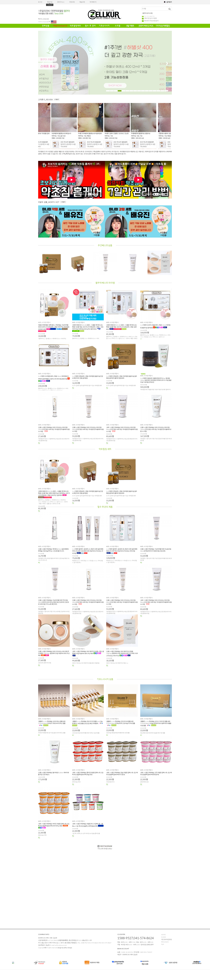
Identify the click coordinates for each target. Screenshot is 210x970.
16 (166, 90)
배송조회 (82, 2)
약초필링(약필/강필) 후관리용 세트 (154, 19)
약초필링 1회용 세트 (150, 16)
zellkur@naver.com (61, 945)
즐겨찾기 (169, 2)
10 (143, 90)
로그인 (40, 2)
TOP (162, 944)
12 (151, 90)
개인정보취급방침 (166, 939)
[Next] (167, 63)
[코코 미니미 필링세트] (54, 148)
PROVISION (165, 942)
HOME (163, 935)
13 (154, 90)
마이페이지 (93, 2)
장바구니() (60, 2)
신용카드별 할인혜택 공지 (151, 21)
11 (147, 90)
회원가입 (49, 2)
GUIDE (163, 937)
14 (158, 90)
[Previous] (43, 63)
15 (162, 90)
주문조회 (72, 2)
